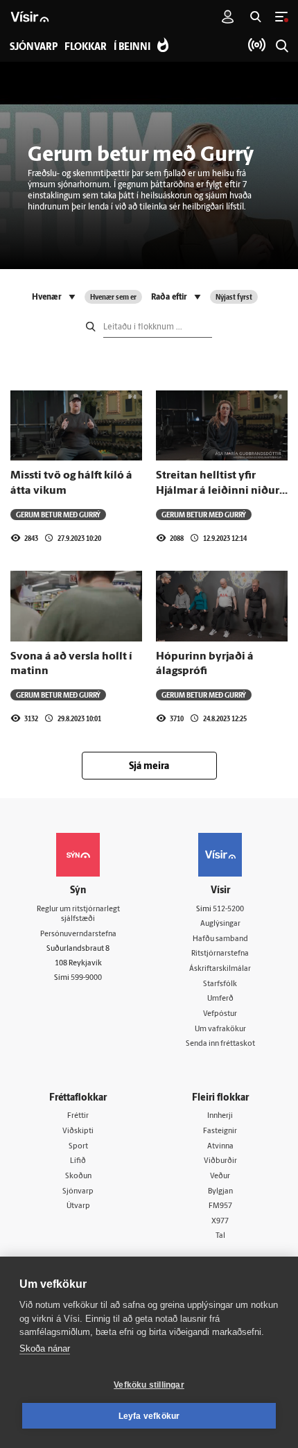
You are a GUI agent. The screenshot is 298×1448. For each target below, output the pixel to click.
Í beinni (132, 47)
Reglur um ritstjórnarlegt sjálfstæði (78, 915)
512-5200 (228, 909)
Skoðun (78, 1176)
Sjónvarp (78, 1192)
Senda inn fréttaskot (220, 1044)
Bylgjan (220, 1192)
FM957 (220, 1206)
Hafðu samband (220, 939)
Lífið (78, 1161)
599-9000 (86, 978)
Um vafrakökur (220, 1029)
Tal (220, 1236)
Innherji (220, 1116)
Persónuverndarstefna (78, 934)
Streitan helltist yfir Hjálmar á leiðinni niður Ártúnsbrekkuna (217, 490)
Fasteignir (220, 1131)
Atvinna (220, 1146)
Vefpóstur (220, 1014)
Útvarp (78, 1206)
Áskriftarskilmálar (220, 969)
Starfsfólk (220, 984)
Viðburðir (220, 1161)
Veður (220, 1176)
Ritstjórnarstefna (220, 954)
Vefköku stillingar (149, 1385)
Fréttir (78, 1116)
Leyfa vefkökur (149, 1416)
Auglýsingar (220, 924)
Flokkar (85, 47)
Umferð (220, 999)
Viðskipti (78, 1131)
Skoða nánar (44, 1348)
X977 (220, 1221)
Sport (78, 1146)
